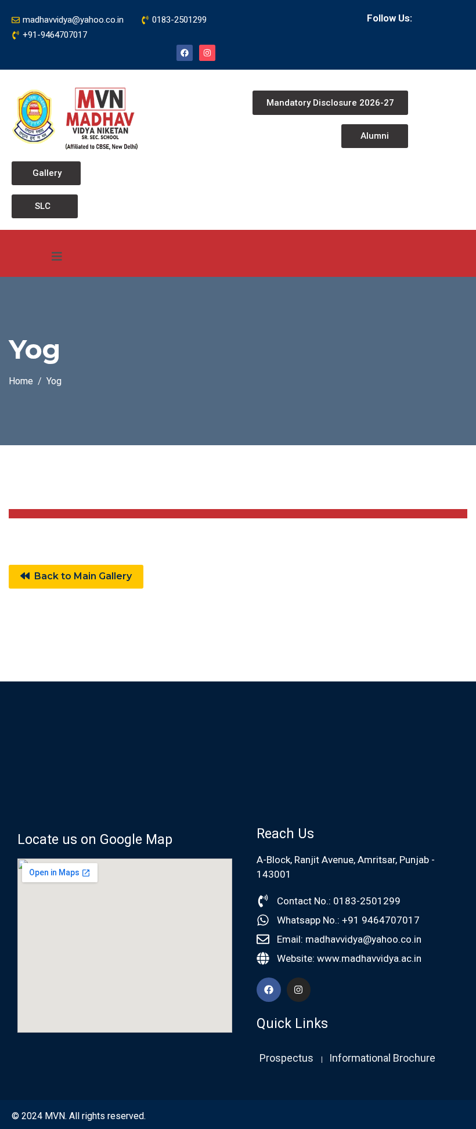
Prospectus (286, 1058)
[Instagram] (207, 53)
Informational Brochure (382, 1058)
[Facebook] (184, 53)
